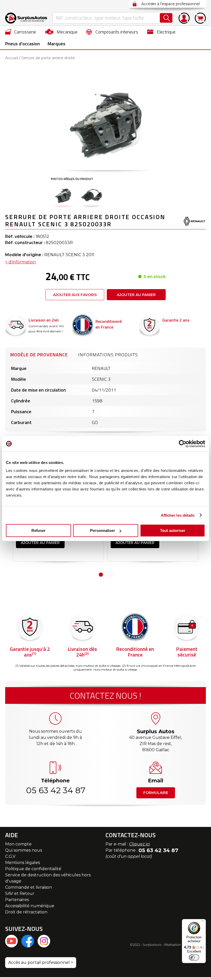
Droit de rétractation (26, 912)
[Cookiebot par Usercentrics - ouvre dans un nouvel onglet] (182, 443)
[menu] (105, 37)
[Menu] (203, 922)
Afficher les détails (178, 515)
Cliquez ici (139, 844)
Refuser (38, 530)
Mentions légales (22, 862)
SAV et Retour (19, 893)
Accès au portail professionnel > (40, 962)
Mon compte (18, 844)
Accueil (11, 58)
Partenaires (17, 899)
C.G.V (10, 856)
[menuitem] (21, 32)
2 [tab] (110, 574)
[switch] (194, 957)
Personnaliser (102, 530)
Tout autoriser (172, 530)
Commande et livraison (28, 887)
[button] (63, 195)
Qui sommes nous (23, 850)
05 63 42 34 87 (55, 790)
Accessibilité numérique (29, 905)
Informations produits (108, 354)
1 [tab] (101, 574)
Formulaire (155, 792)
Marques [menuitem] (56, 43)
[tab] (39, 354)
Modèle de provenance (39, 354)
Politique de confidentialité (33, 868)
